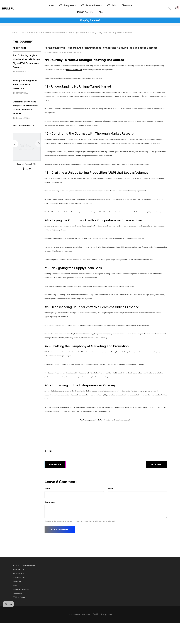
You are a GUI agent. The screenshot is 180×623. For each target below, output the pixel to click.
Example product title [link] (27, 164)
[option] (27, 153)
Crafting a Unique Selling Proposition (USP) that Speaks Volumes (100, 172)
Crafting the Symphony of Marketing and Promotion (90, 346)
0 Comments (76, 52)
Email (110, 488)
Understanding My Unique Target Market (81, 86)
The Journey (26, 32)
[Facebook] (46, 451)
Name (47, 488)
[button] (14, 143)
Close (166, 20)
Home (14, 32)
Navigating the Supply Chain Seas (77, 268)
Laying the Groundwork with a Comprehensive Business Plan (97, 220)
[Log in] (169, 8)
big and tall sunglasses (82, 156)
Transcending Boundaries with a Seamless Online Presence (95, 307)
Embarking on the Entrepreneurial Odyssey (84, 385)
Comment (50, 502)
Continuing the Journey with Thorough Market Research (94, 133)
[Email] (51, 451)
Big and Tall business (74, 69)
